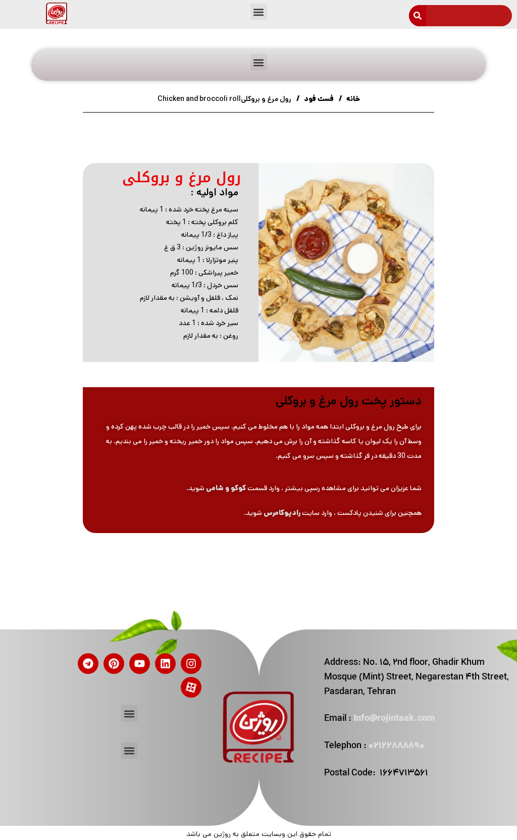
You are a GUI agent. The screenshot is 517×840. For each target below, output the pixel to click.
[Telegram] (88, 663)
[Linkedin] (165, 663)
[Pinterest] (114, 663)
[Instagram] (191, 663)
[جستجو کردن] (417, 15)
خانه (352, 99)
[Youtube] (139, 663)
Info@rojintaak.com (394, 719)
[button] (258, 12)
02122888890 (397, 746)
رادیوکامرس (282, 513)
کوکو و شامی (226, 488)
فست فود (318, 99)
